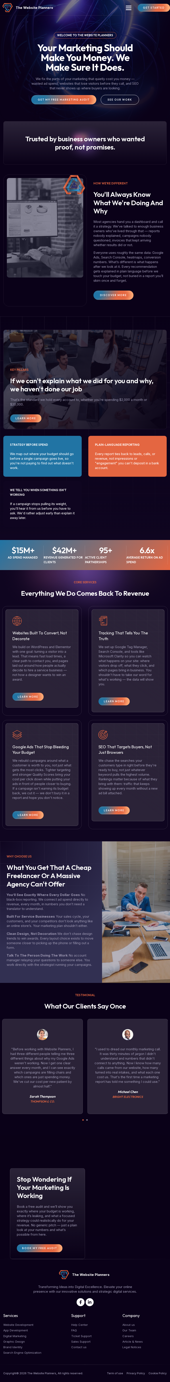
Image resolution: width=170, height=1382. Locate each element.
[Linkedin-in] (90, 1302)
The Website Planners (34, 8)
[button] (128, 7)
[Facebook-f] (81, 1302)
